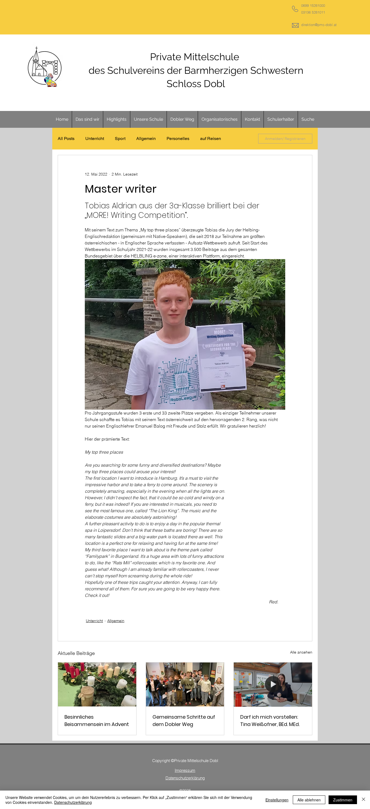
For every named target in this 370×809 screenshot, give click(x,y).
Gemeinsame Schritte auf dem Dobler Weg (183, 721)
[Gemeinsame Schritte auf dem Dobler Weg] (185, 684)
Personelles (178, 138)
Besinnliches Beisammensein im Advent (96, 721)
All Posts (66, 138)
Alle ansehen (301, 652)
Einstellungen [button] (276, 799)
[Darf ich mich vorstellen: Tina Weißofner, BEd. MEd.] (273, 684)
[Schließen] (363, 800)
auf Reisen (210, 138)
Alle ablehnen (309, 799)
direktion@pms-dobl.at (319, 25)
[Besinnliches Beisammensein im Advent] (97, 684)
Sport (120, 138)
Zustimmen (342, 799)
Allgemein (146, 138)
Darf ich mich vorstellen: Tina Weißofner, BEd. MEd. (270, 721)
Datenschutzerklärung (73, 802)
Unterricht (94, 138)
